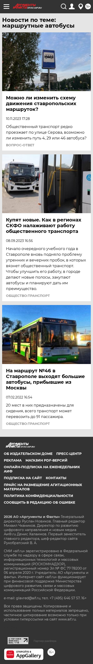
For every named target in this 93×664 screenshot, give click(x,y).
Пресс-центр (69, 454)
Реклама (13, 460)
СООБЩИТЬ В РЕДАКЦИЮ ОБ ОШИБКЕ (39, 502)
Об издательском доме (28, 454)
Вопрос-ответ (20, 145)
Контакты (56, 478)
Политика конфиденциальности (38, 496)
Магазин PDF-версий (46, 460)
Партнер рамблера (45, 640)
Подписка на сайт (23, 478)
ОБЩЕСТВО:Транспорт (28, 295)
